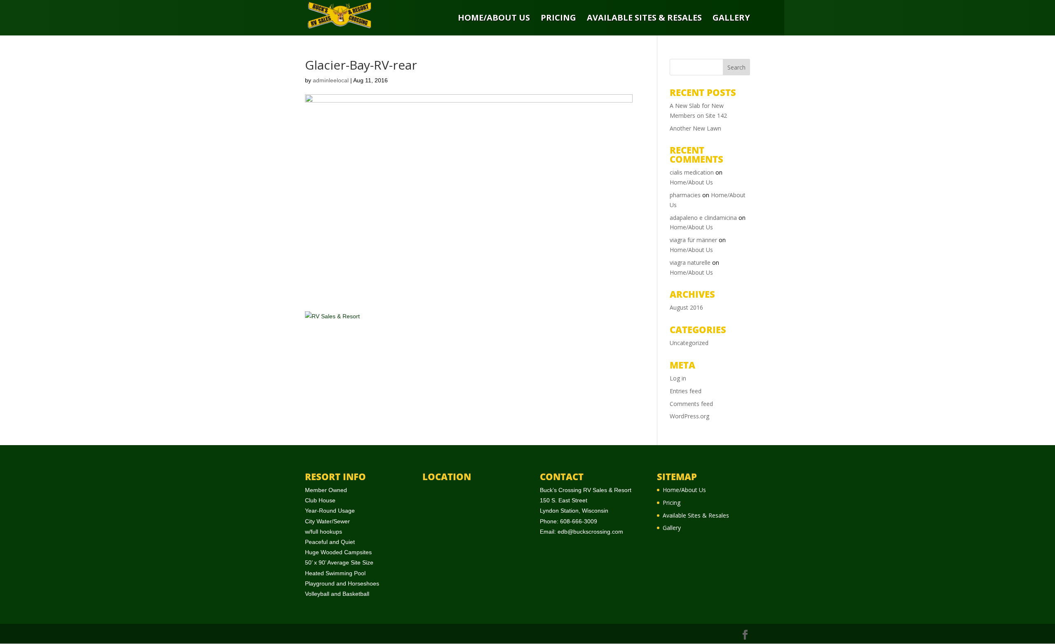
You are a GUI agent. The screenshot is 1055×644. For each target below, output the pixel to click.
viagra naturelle (690, 262)
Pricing (558, 18)
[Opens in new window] (745, 635)
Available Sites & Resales (644, 18)
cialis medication (692, 172)
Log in (678, 378)
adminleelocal (331, 80)
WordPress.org (689, 416)
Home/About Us (494, 18)
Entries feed (685, 391)
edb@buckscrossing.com (590, 531)
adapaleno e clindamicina (703, 218)
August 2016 (686, 307)
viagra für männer (693, 240)
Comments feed (691, 404)
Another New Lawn (695, 128)
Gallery (731, 18)
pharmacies (685, 195)
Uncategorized (689, 343)
